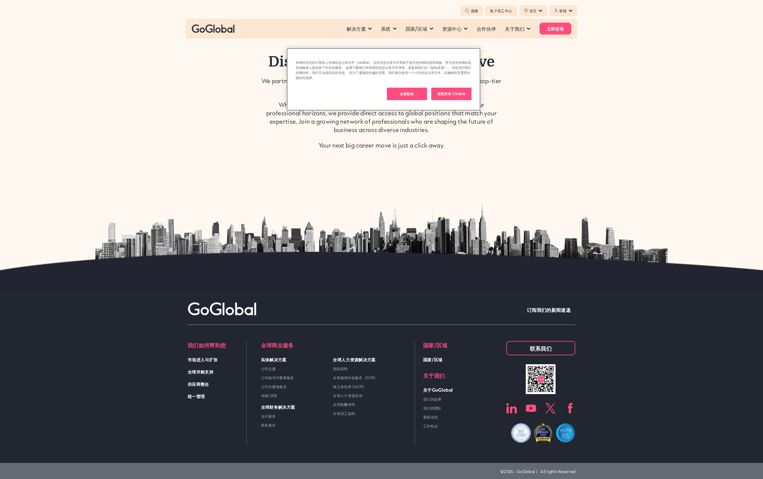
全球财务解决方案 (278, 407)
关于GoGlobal (438, 390)
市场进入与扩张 (203, 359)
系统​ (386, 28)
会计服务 (268, 416)
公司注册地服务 (274, 386)
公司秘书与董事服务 (277, 377)
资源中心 (452, 28)
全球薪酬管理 (344, 404)
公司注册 (268, 368)
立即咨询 (555, 28)
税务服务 (268, 425)
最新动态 (430, 417)
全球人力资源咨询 (347, 395)
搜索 (474, 10)
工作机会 (430, 426)
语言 (533, 10)
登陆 (563, 10)
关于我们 (514, 28)
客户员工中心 (501, 10)
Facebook (570, 408)
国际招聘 (340, 368)
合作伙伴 (486, 28)
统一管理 (196, 396)
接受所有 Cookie (451, 93)
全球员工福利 (344, 413)
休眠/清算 (269, 395)
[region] (383, 79)
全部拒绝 (407, 93)
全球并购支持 (200, 371)
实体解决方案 (274, 359)
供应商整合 (198, 384)
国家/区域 (416, 28)
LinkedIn (511, 408)
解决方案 (356, 28)
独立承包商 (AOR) (348, 386)
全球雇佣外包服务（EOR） (355, 377)
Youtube (531, 408)
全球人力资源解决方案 (354, 359)
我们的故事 (432, 399)
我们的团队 (432, 408)
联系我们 (541, 348)
